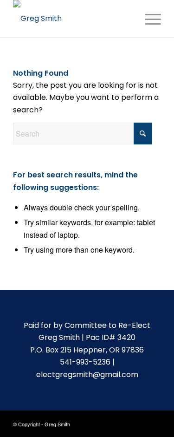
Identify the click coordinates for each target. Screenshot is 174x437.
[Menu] (148, 18)
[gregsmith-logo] (72, 18)
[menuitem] (148, 18)
